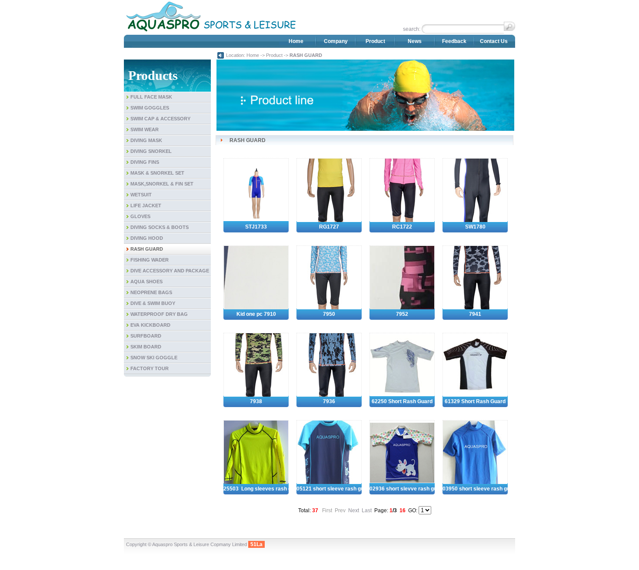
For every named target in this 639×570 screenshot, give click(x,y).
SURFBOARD (145, 335)
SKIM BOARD (145, 346)
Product (375, 41)
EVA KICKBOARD (150, 325)
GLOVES (140, 216)
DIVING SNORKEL (151, 151)
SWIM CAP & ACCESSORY (160, 118)
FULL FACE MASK (151, 96)
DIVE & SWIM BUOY (152, 303)
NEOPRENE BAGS (151, 292)
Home (296, 41)
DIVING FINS (144, 162)
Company (336, 41)
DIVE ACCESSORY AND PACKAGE (169, 270)
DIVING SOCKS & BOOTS (159, 227)
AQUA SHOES (146, 281)
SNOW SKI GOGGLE (153, 357)
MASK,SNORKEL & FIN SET (161, 183)
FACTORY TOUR (149, 368)
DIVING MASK (146, 140)
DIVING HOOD (146, 238)
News (415, 41)
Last (367, 510)
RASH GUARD (146, 249)
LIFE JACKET (145, 205)
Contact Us (494, 41)
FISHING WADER (149, 259)
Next (353, 510)
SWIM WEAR (144, 129)
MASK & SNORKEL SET (157, 173)
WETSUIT (141, 194)
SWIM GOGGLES (149, 107)
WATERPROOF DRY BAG (159, 314)
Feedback (454, 41)
